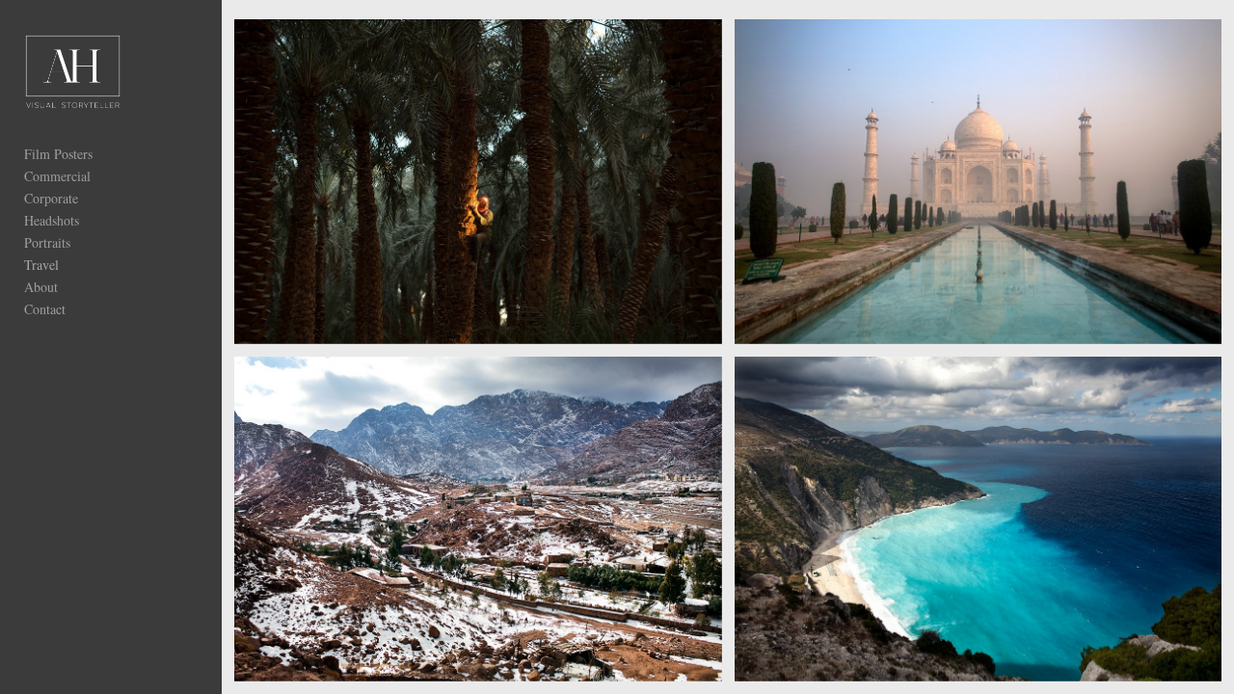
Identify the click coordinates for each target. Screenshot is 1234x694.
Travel (41, 264)
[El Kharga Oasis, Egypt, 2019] (478, 181)
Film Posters (58, 154)
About (41, 287)
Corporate (51, 198)
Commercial (57, 176)
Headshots (51, 220)
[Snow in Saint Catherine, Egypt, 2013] (478, 519)
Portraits (47, 242)
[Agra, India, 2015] (978, 181)
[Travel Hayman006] (978, 519)
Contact (45, 309)
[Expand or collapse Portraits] (83, 242)
